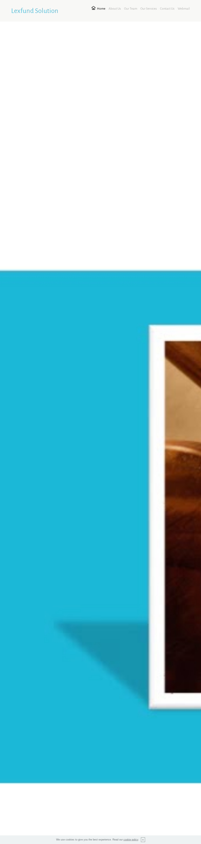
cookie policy (130, 839)
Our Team (130, 8)
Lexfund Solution (34, 10)
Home (101, 8)
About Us (115, 8)
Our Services (148, 8)
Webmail (184, 8)
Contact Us (167, 8)
